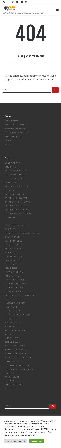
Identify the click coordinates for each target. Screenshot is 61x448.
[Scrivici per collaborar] (21, 2)
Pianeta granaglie (16, 349)
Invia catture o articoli (14, 136)
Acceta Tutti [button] (36, 440)
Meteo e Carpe (13, 310)
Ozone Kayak (12, 342)
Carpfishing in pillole (18, 205)
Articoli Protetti (11, 120)
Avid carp (10, 182)
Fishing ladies (13, 256)
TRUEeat (9, 380)
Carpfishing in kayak (17, 202)
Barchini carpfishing (17, 186)
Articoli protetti (15, 178)
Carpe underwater (16, 198)
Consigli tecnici (14, 225)
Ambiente (10, 167)
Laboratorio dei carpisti (20, 295)
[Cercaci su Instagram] (26, 2)
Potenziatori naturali (18, 357)
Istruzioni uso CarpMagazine (17, 132)
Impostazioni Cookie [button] (15, 440)
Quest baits (12, 361)
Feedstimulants (14, 248)
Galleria (8, 140)
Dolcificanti (12, 237)
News (8, 334)
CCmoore (10, 217)
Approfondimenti (15, 174)
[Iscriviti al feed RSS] (3, 2)
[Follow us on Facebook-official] (8, 2)
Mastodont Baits (15, 303)
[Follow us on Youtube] (17, 2)
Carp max (10, 190)
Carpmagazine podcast (19, 213)
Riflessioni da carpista (19, 369)
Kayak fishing (13, 291)
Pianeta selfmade (15, 353)
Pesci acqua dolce (16, 345)
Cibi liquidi (11, 221)
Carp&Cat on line (15, 194)
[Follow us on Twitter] (12, 2)
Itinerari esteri (14, 287)
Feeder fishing (14, 244)
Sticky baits (12, 373)
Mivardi (9, 326)
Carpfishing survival (17, 209)
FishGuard (11, 252)
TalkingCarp (12, 377)
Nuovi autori (12, 338)
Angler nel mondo (16, 170)
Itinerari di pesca (15, 283)
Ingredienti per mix (17, 279)
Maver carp (11, 307)
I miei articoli (13, 276)
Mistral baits (13, 322)
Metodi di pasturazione (19, 314)
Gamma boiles (13, 260)
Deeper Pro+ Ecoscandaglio (22, 233)
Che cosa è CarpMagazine (16, 124)
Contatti (8, 144)
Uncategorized (14, 384)
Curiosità (10, 229)
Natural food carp (16, 330)
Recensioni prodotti (17, 365)
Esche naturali (14, 241)
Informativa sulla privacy (15, 128)
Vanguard (11, 388)
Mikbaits (10, 318)
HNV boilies (12, 268)
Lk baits (9, 299)
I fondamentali (14, 272)
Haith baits (11, 264)
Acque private (13, 163)
